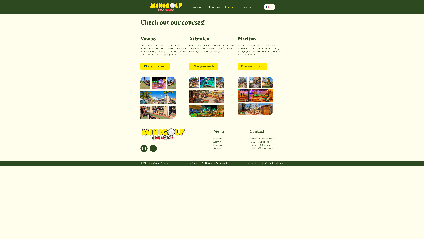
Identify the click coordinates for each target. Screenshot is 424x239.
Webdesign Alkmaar (274, 163)
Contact (248, 7)
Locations (231, 7)
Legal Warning (193, 163)
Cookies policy (208, 163)
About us (214, 7)
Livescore (197, 7)
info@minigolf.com (264, 148)
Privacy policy (222, 163)
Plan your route (155, 66)
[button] (269, 7)
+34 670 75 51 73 (263, 145)
